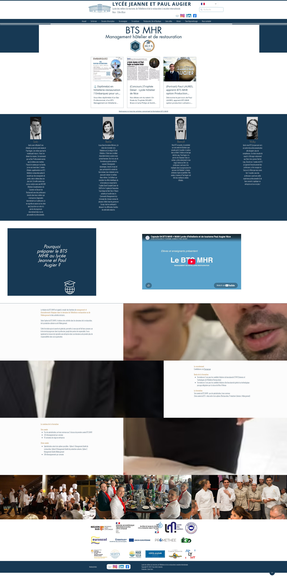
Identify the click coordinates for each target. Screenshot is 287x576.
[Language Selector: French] (208, 3)
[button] (93, 21)
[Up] (272, 572)
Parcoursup (207, 369)
